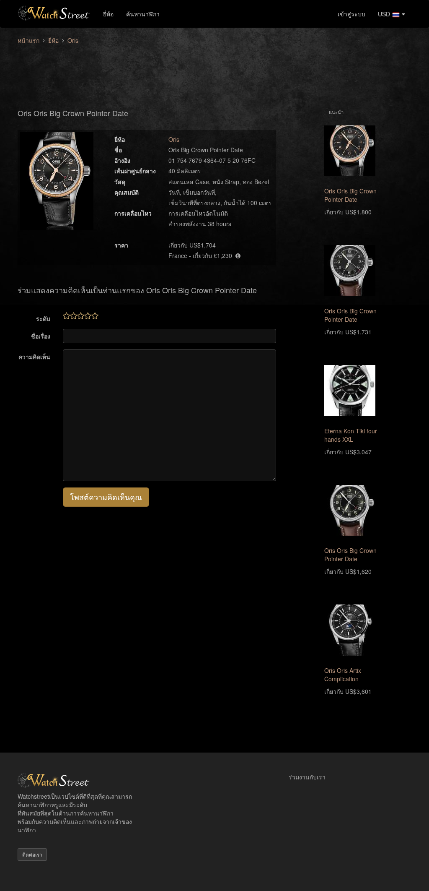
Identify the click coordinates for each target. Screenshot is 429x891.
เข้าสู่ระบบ (351, 14)
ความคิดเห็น (34, 356)
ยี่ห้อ (108, 14)
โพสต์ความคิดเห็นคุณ (106, 496)
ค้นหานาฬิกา (143, 14)
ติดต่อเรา (32, 854)
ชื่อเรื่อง (40, 336)
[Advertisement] (214, 72)
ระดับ (43, 318)
